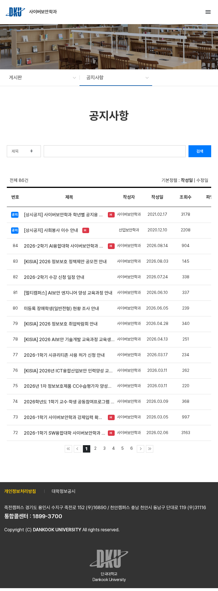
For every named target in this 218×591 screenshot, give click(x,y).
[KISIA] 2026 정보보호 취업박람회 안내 (61, 324)
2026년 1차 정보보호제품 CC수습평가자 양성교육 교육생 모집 (69, 386)
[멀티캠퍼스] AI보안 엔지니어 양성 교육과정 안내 (68, 293)
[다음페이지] (140, 449)
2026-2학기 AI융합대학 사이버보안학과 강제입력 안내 (64, 246)
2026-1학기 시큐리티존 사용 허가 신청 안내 (64, 355)
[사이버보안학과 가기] (16, 11)
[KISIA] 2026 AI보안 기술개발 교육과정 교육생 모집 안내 (69, 339)
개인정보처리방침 (20, 491)
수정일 (202, 180)
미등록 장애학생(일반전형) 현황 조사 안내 (61, 308)
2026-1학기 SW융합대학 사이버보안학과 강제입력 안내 (64, 433)
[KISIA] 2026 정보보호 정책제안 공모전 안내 (65, 261)
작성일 (187, 180)
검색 (199, 151)
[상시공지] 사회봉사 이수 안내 (51, 230)
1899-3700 (47, 516)
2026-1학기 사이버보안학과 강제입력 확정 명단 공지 (64, 417)
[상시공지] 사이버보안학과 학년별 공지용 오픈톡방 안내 (64, 214)
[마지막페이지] (149, 449)
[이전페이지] (77, 449)
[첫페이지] (68, 449)
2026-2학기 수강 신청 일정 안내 (54, 277)
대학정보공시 (64, 491)
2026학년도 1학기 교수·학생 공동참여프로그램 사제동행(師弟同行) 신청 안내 (69, 402)
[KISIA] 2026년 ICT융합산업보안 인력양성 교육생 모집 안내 (69, 371)
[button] (40, 77)
